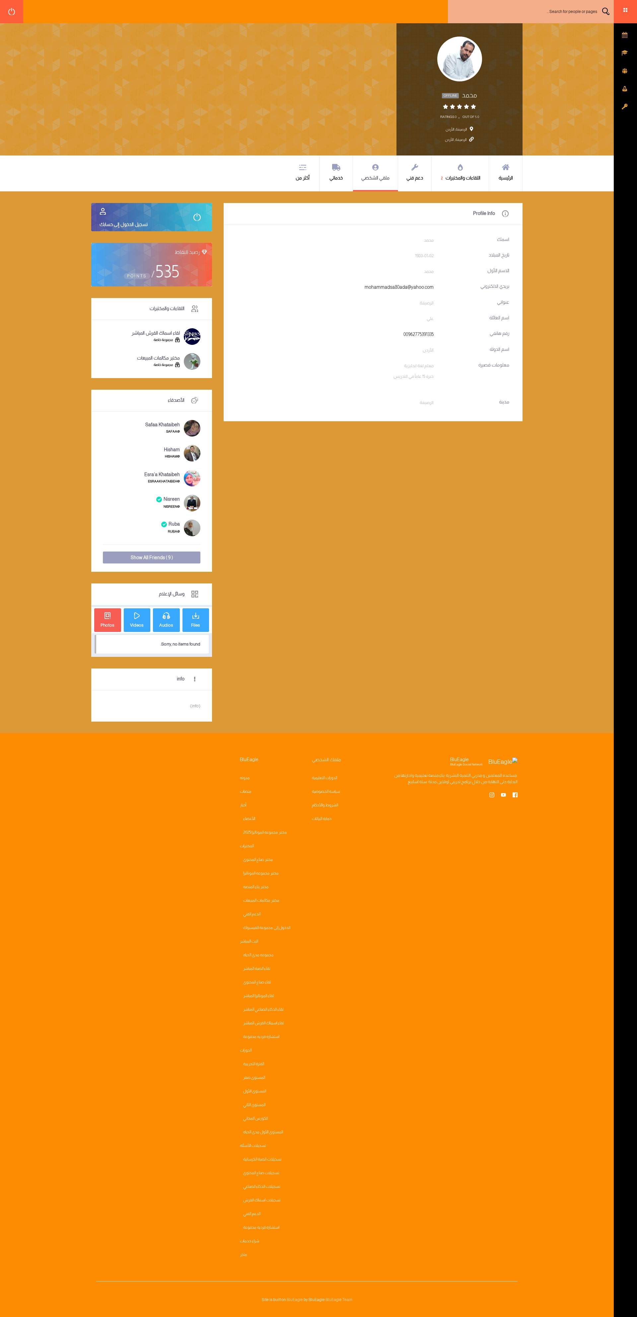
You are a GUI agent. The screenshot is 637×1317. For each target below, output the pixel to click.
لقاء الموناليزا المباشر (258, 995)
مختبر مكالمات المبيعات (158, 357)
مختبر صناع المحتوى (258, 859)
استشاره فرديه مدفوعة (261, 1036)
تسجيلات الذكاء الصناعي (261, 1186)
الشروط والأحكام (325, 805)
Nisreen (172, 499)
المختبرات (247, 846)
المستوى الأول (254, 1091)
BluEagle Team (338, 1299)
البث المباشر (249, 941)
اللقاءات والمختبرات (461, 177)
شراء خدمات (249, 1241)
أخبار (243, 805)
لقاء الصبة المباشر (256, 968)
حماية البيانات (321, 818)
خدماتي (336, 177)
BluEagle (295, 1299)
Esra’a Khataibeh (162, 474)
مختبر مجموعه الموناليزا (261, 873)
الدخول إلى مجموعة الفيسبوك (266, 927)
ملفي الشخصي (375, 177)
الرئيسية (506, 177)
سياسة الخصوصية (326, 791)
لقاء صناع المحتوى (257, 982)
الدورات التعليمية (324, 777)
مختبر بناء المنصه (256, 886)
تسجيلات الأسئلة (253, 1145)
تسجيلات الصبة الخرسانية (262, 1159)
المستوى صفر (254, 1077)
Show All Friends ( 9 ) (152, 557)
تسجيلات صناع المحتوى (261, 1172)
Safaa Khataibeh (162, 424)
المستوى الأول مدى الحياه (263, 1132)
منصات (245, 791)
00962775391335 (418, 334)
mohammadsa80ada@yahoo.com (399, 287)
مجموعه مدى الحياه (258, 955)
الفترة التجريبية (253, 1064)
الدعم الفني (251, 914)
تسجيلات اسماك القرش (262, 1200)
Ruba (174, 524)
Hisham (172, 449)
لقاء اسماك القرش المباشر (156, 333)
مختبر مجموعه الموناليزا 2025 (265, 832)
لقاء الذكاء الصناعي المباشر (263, 1009)
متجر (243, 1254)
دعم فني (414, 177)
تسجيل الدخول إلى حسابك (124, 224)
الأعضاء (249, 818)
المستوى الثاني (254, 1104)
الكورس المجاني (255, 1118)
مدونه (245, 777)
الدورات (245, 1050)
